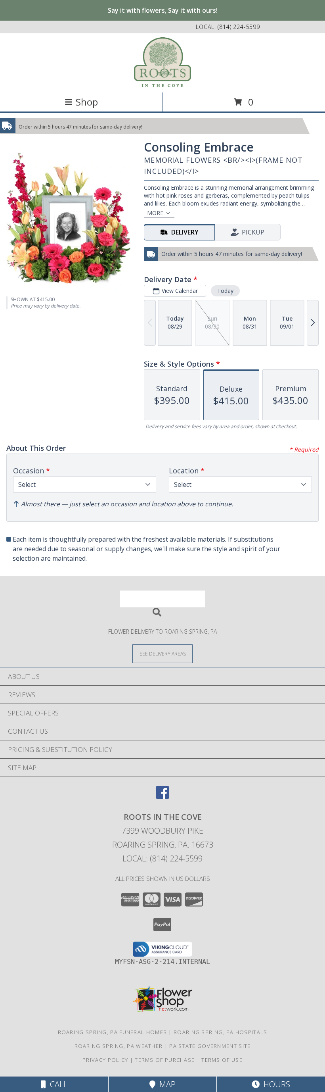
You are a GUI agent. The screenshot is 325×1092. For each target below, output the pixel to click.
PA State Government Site (209, 1046)
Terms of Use (222, 1059)
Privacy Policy (105, 1059)
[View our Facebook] (162, 796)
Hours (275, 1084)
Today (225, 290)
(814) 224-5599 (239, 27)
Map (165, 1084)
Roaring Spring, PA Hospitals (220, 1032)
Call (56, 1084)
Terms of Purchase (165, 1059)
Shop (87, 101)
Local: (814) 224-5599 (162, 858)
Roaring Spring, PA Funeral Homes (112, 1032)
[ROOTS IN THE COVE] (162, 62)
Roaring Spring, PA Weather (119, 1046)
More (155, 213)
